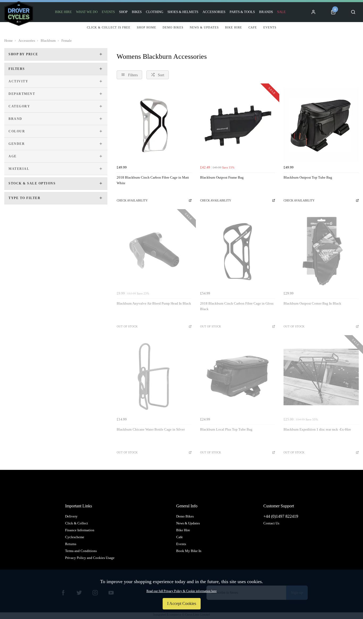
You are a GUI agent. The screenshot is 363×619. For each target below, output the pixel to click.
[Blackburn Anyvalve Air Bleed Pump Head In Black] (154, 250)
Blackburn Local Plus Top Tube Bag (226, 429)
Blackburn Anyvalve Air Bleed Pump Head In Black (154, 303)
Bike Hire (63, 12)
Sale (281, 12)
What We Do (87, 12)
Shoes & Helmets (182, 12)
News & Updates (188, 523)
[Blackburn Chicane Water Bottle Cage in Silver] (154, 376)
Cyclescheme (74, 537)
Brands (266, 12)
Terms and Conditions (81, 551)
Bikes (137, 12)
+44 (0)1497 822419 (280, 516)
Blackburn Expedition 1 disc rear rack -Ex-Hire (317, 429)
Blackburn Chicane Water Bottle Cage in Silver (151, 429)
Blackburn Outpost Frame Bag (222, 177)
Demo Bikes (185, 516)
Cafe (179, 537)
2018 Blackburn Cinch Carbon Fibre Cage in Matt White (153, 180)
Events (108, 12)
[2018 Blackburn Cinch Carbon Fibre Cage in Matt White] (154, 125)
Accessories (213, 12)
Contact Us (271, 523)
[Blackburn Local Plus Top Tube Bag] (237, 376)
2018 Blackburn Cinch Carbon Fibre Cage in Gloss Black (236, 306)
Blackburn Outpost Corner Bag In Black (312, 303)
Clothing (154, 12)
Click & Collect (76, 523)
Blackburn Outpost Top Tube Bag (308, 177)
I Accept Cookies (181, 603)
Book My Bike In (188, 551)
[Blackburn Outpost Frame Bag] (237, 125)
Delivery (71, 516)
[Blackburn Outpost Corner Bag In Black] (321, 250)
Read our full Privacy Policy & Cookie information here (181, 591)
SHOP (123, 12)
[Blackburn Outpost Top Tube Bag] (321, 125)
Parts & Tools (242, 12)
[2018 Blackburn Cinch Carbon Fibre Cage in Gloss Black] (237, 250)
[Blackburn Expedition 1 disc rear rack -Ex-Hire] (321, 376)
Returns (70, 544)
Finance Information (79, 530)
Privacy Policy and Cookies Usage (90, 558)
